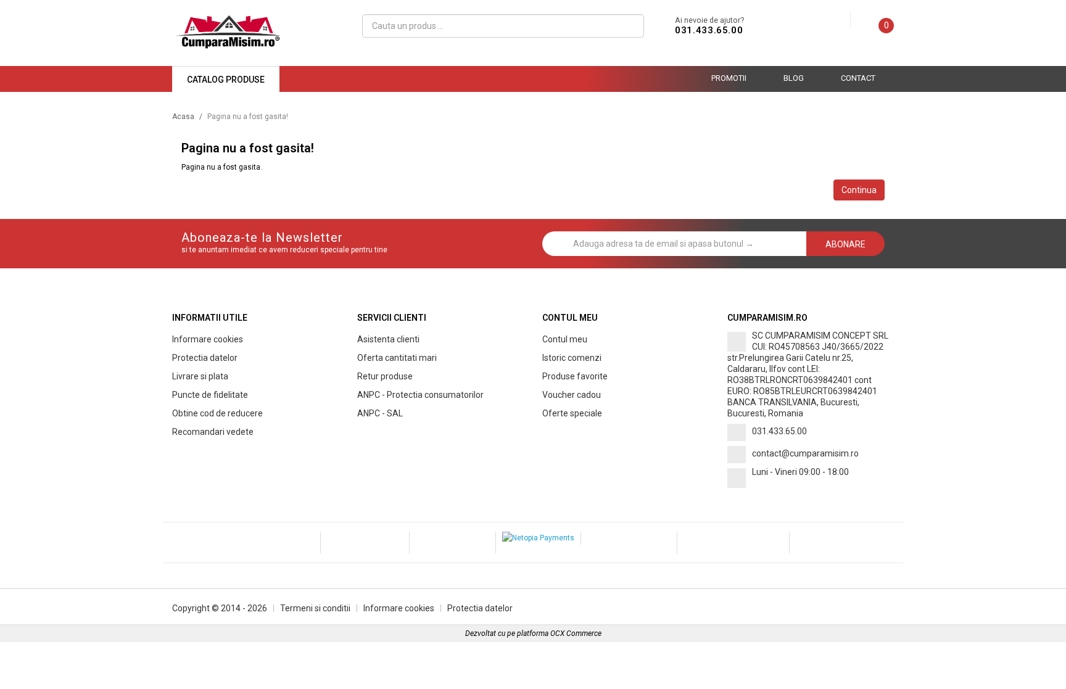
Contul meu (564, 339)
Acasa (183, 116)
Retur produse (385, 376)
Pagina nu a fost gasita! (247, 116)
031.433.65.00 (709, 30)
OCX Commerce (575, 633)
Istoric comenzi (571, 358)
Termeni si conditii (315, 608)
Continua (859, 190)
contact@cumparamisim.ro (805, 453)
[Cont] (841, 20)
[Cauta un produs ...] (629, 26)
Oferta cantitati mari (397, 358)
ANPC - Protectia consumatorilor (420, 395)
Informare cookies (207, 339)
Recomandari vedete (213, 432)
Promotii (728, 78)
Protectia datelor (205, 358)
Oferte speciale (572, 413)
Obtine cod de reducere (217, 413)
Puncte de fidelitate (210, 395)
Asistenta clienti (388, 339)
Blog (793, 78)
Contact (858, 78)
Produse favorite (575, 376)
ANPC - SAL (380, 413)
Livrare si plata (200, 376)
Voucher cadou (571, 395)
